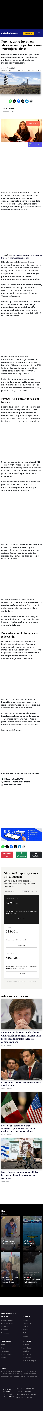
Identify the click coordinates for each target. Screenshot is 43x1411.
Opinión (26, 1351)
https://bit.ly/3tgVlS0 (14, 779)
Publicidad (5, 1327)
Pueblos (33, 1371)
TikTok (25, 1333)
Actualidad (27, 1348)
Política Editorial (7, 1323)
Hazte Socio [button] (28, 33)
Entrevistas (27, 1354)
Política (4, 1371)
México (3, 68)
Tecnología (24, 1376)
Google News (8, 854)
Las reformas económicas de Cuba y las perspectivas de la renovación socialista (20, 1175)
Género (16, 1374)
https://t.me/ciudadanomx (17, 782)
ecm (39, 70)
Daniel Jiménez (8, 109)
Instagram (27, 1323)
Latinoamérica (6, 1354)
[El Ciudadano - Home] (10, 33)
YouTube (35, 856)
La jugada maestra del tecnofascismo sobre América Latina (21, 1084)
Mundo (3, 1357)
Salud (10, 1374)
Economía (25, 1371)
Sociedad (32, 1374)
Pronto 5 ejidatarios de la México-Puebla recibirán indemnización (21, 256)
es (28, 1398)
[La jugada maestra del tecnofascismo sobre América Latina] (21, 1064)
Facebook (26, 1320)
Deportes (33, 1376)
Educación (5, 1376)
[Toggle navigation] (39, 33)
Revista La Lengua (29, 1361)
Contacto (5, 1330)
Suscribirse (21, 919)
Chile (3, 1345)
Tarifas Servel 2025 (22, 1394)
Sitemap (33, 1394)
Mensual (26, 891)
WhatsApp (21, 856)
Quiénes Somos (7, 1320)
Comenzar (21, 945)
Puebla (11, 68)
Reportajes (27, 1357)
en (31, 1398)
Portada (26, 1345)
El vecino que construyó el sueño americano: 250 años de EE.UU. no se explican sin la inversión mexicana (18, 1128)
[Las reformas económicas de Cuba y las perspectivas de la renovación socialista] (21, 1153)
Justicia (4, 1374)
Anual (34, 891)
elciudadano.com (12, 785)
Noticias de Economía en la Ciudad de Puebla (18, 70)
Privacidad (5, 1333)
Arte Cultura (14, 1376)
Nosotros (19, 1388)
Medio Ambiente (14, 1371)
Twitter (25, 1327)
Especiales (24, 1374)
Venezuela (5, 1351)
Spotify (25, 1336)
